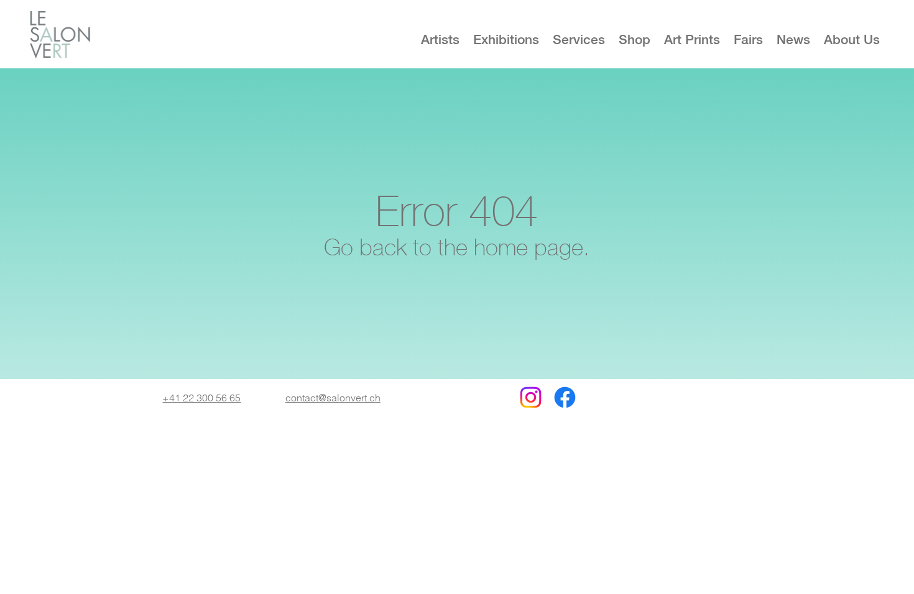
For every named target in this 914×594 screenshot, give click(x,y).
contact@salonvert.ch (333, 397)
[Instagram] (531, 397)
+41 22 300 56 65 (201, 397)
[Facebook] (565, 397)
